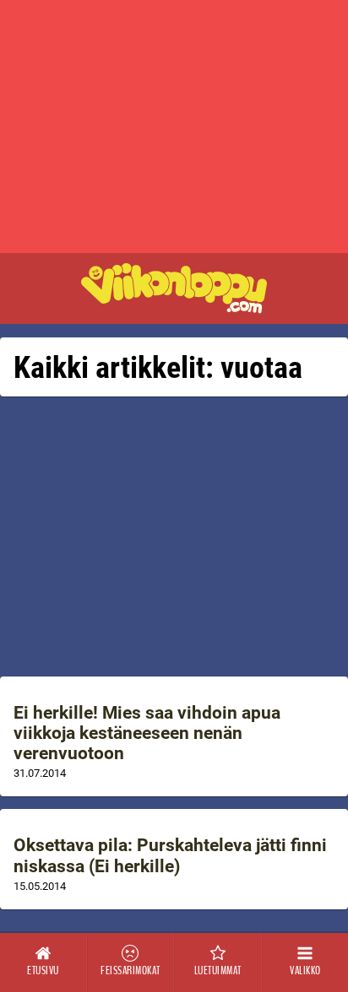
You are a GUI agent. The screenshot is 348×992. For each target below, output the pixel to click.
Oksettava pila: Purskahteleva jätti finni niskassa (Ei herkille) (170, 855)
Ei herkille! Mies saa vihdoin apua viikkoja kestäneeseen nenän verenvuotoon (147, 733)
